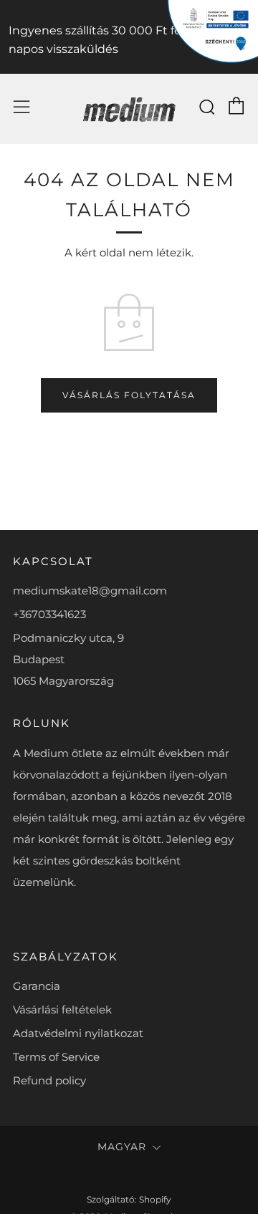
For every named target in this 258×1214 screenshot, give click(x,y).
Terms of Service (56, 1057)
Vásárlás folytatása (129, 395)
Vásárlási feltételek (62, 1009)
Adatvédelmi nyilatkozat (78, 1033)
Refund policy (49, 1080)
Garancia (36, 986)
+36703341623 (49, 614)
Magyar (121, 1146)
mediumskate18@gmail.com (90, 590)
